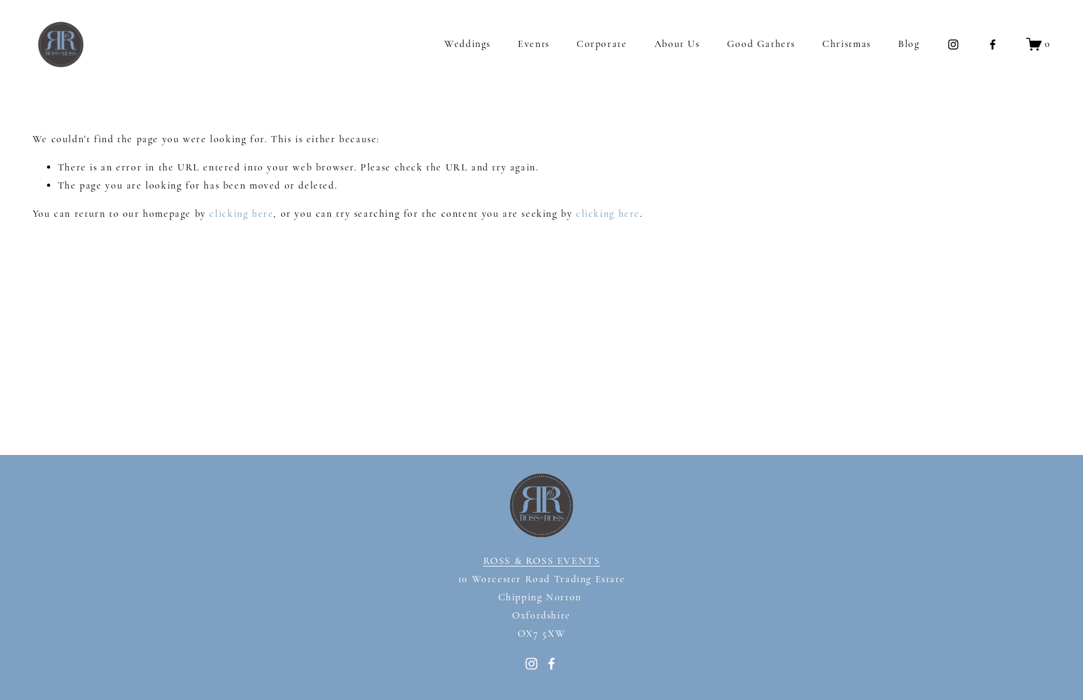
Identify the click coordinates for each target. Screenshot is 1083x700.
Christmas (846, 44)
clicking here (241, 213)
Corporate (602, 44)
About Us (677, 44)
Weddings (467, 44)
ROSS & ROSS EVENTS (541, 561)
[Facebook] (992, 44)
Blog (908, 44)
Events (534, 44)
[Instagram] (953, 44)
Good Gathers (761, 44)
